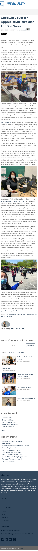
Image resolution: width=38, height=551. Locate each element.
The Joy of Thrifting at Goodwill (12, 459)
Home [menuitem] (3, 511)
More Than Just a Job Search (11, 450)
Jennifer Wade (22, 30)
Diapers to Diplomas (8, 461)
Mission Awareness (10, 424)
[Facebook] (2, 539)
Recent (4, 352)
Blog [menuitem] (3, 514)
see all (3, 430)
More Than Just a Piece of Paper (12, 454)
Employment (8, 420)
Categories (20, 352)
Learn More (5, 498)
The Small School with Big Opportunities (14, 457)
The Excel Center (11, 314)
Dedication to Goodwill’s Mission (12, 441)
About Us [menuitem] (4, 517)
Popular (11, 352)
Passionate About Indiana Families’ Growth (15, 445)
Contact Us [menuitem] (5, 521)
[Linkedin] (6, 539)
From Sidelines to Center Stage (11, 452)
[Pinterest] (14, 539)
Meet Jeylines (6, 443)
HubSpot (21, 548)
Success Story (8, 426)
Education (9, 316)
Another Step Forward (9, 448)
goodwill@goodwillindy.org (11, 530)
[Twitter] (10, 539)
